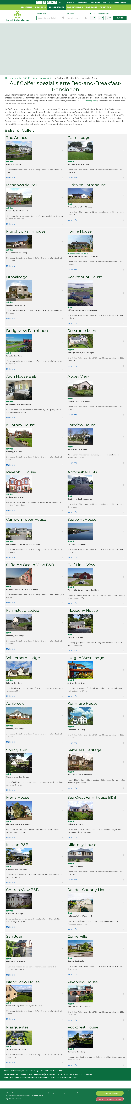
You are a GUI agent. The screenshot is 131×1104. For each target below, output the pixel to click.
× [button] (129, 1091)
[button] (44, 1098)
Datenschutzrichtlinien (56, 1074)
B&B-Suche (91, 7)
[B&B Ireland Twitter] (41, 2)
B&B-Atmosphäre (88, 101)
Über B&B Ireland (11, 1074)
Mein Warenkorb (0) (117, 2)
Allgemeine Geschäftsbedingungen (20, 1078)
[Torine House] (97, 243)
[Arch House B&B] (35, 390)
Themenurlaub (56, 7)
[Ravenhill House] (35, 484)
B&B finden (41, 14)
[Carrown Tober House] (35, 531)
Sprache (70, 2)
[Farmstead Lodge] (35, 622)
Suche (120, 18)
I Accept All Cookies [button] (110, 1093)
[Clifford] (35, 576)
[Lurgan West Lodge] (97, 670)
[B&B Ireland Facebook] (37, 2)
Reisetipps (105, 7)
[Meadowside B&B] (35, 197)
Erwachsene (100, 14)
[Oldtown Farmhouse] (97, 195)
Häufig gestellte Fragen (81, 1074)
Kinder (108, 14)
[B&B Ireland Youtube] (44, 2)
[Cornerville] (97, 948)
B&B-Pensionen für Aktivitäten (38, 78)
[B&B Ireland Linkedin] (52, 2)
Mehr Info (10, 178)
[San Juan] (35, 948)
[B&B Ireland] (17, 16)
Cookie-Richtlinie (68, 1078)
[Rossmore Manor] (97, 341)
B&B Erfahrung (75, 7)
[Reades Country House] (97, 902)
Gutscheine (43, 1078)
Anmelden (82, 2)
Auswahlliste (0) (98, 2)
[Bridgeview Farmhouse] (35, 343)
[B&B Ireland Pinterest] (48, 2)
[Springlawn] (35, 763)
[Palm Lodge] (97, 150)
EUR (61, 2)
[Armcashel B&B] (97, 485)
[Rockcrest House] (97, 1039)
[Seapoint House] (97, 531)
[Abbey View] (97, 388)
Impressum (39, 1074)
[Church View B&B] (35, 901)
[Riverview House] (97, 993)
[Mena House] (35, 810)
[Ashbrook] (35, 715)
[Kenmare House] (97, 716)
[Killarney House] (35, 437)
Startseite (26, 7)
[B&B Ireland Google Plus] (56, 2)
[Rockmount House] (97, 293)
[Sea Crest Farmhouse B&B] (97, 810)
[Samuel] (97, 761)
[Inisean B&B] (35, 856)
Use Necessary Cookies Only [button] (110, 1099)
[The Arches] (35, 150)
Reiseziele (40, 7)
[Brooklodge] (35, 290)
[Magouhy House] (97, 623)
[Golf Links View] (97, 577)
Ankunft (70, 14)
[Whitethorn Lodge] (35, 670)
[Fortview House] (97, 436)
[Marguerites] (35, 1038)
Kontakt (55, 1078)
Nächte (93, 14)
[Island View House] (35, 993)
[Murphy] (35, 241)
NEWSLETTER (26, 1074)
